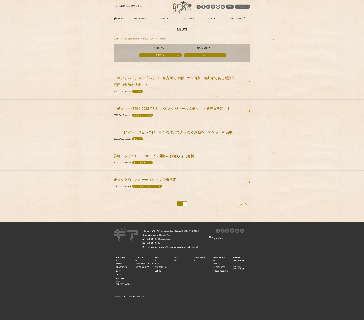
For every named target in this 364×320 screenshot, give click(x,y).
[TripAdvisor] (242, 231)
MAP (157, 263)
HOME (121, 18)
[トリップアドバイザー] (223, 7)
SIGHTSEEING (161, 267)
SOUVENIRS (237, 18)
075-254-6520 (153, 239)
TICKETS (164, 18)
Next (241, 204)
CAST (118, 271)
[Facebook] (203, 7)
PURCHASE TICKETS (144, 263)
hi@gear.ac (152, 247)
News (230, 7)
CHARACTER (121, 267)
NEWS (216, 263)
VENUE (158, 271)
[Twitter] (199, 7)
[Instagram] (208, 7)
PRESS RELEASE (220, 271)
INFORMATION (219, 257)
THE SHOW (139, 18)
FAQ (213, 18)
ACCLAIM (120, 278)
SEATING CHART (142, 267)
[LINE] (218, 7)
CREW (118, 275)
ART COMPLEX (129, 297)
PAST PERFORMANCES (123, 283)
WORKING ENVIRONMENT (239, 259)
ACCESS (188, 18)
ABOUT (119, 263)
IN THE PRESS (219, 267)
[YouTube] (213, 7)
